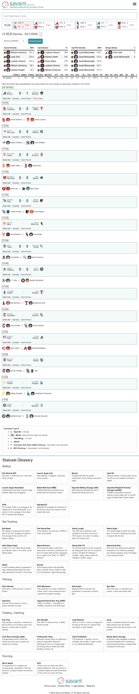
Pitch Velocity (7, 586)
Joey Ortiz (15, 57)
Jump (109, 620)
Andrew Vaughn (18, 70)
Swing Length (78, 528)
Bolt (39, 663)
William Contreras (19, 52)
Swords (40, 565)
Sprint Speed (7, 663)
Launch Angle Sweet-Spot (13, 487)
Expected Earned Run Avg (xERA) (51, 601)
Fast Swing (18, 438)
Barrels (75, 473)
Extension (6, 601)
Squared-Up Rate (114, 545)
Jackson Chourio (18, 61)
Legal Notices (79, 685)
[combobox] (69, 15)
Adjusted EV (42, 504)
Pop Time (6, 620)
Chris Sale (117, 52)
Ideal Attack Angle (9, 545)
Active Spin (76, 586)
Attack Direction (43, 545)
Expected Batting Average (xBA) (85, 487)
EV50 (4, 504)
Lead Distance (78, 620)
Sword (16, 441)
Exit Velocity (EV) (9, 473)
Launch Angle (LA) (45, 473)
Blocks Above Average (116, 636)
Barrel (18, 435)
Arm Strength (42, 620)
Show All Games (35, 41)
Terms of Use (50, 685)
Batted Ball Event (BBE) (46, 487)
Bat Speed (6, 528)
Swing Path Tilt (78, 545)
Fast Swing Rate (43, 528)
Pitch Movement (43, 586)
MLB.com (91, 685)
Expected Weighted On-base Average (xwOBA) (119, 488)
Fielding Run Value (45, 636)
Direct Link (7, 98)
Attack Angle (112, 528)
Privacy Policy (64, 685)
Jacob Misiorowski (86, 52)
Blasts (4, 565)
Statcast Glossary (17, 459)
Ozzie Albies (50, 61)
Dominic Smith (51, 57)
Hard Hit (17, 432)
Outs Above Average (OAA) (13, 636)
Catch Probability (79, 636)
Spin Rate (111, 586)
